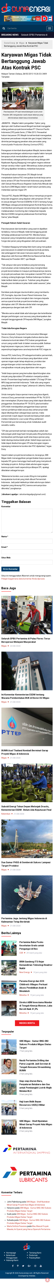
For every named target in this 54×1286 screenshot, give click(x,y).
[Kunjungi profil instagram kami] (35, 1266)
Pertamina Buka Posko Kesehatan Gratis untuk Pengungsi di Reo (31, 945)
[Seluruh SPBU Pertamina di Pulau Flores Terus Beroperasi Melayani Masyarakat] (27, 615)
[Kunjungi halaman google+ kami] (29, 1266)
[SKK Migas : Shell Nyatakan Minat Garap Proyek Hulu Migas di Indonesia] (9, 1127)
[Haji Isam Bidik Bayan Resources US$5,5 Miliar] (9, 1107)
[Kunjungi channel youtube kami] (41, 1266)
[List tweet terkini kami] (23, 1266)
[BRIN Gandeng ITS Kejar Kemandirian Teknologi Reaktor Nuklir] (9, 967)
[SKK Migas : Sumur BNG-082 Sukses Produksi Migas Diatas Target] (9, 1047)
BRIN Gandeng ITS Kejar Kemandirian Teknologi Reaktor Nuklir (35, 965)
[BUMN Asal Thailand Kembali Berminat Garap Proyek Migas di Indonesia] (27, 727)
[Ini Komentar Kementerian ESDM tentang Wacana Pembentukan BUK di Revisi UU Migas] (27, 671)
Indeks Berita (27, 1023)
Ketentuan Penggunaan (11, 1256)
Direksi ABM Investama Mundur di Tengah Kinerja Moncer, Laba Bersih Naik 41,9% (35, 1005)
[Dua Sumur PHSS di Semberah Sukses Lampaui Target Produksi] (27, 838)
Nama (4, 536)
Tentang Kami (35, 1253)
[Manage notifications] (47, 1280)
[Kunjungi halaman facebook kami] (12, 1266)
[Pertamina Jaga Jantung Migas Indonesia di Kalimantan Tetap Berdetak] (27, 894)
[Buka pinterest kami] (18, 1266)
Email (4, 547)
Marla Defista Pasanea (17, 1226)
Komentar (6, 506)
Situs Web (5, 558)
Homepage (11, 1253)
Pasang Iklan (34, 1258)
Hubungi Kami (12, 1260)
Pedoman (33, 1255)
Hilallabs (32, 1276)
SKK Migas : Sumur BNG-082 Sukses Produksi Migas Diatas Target (35, 1044)
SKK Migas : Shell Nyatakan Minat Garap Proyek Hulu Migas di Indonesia (35, 1124)
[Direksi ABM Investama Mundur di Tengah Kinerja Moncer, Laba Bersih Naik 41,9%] (9, 1008)
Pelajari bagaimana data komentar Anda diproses (23, 579)
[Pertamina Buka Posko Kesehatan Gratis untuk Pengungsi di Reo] (9, 948)
